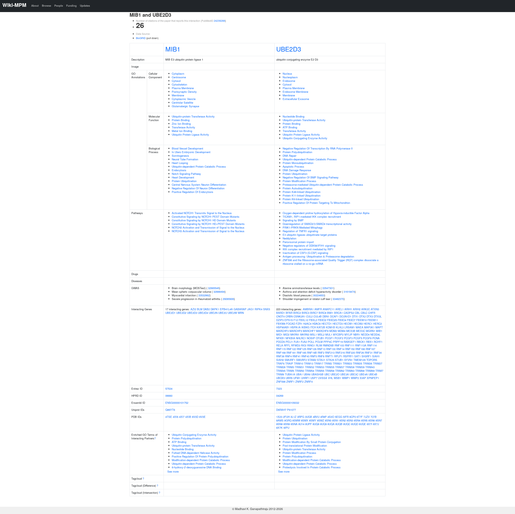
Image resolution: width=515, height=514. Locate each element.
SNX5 (266, 309)
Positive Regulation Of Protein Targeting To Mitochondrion (316, 203)
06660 (168, 396)
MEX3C (360, 331)
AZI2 (193, 309)
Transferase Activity (183, 127)
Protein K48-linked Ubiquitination (301, 192)
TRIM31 (299, 367)
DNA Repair (289, 156)
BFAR (289, 313)
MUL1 (328, 334)
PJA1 (297, 342)
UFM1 (296, 378)
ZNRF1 (290, 381)
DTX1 (355, 316)
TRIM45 (280, 371)
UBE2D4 (203, 313)
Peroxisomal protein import (298, 242)
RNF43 (305, 356)
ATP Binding (290, 127)
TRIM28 (280, 367)
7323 (279, 388)
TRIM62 (339, 371)
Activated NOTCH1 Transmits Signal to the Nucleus (202, 213)
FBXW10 (361, 320)
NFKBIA (290, 338)
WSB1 (337, 378)
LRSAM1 (349, 327)
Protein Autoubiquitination (297, 188)
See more (173, 471)
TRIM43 (370, 367)
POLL (311, 342)
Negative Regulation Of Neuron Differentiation (198, 188)
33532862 (204, 295)
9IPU (286, 428)
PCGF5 (357, 338)
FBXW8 (280, 323)
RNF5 (313, 356)
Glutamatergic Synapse (185, 106)
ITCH (313, 327)
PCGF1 (329, 338)
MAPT (379, 327)
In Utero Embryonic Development (191, 152)
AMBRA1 (308, 309)
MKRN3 (304, 334)
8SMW (296, 420)
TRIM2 (328, 363)
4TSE (168, 417)
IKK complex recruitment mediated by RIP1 (308, 249)
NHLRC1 (301, 338)
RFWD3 (295, 345)
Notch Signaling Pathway (186, 174)
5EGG (338, 417)
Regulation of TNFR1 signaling (300, 231)
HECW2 (358, 323)
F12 (296, 320)
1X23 (279, 417)
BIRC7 (314, 313)
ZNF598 (280, 381)
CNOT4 (280, 316)
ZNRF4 (308, 381)
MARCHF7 (309, 331)
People (58, 5)
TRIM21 (337, 363)
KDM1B (330, 327)
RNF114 (372, 345)
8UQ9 (323, 424)
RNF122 (291, 349)
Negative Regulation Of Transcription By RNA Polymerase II (318, 148)
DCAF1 (334, 316)
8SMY (312, 420)
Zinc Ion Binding (181, 124)
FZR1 (299, 323)
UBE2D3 (288, 48)
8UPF (308, 424)
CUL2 (309, 316)
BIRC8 (322, 313)
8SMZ (320, 420)
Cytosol (176, 81)
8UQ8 (316, 424)
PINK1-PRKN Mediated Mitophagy (303, 227)
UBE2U (222, 313)
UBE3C (354, 374)
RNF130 (331, 349)
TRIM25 (357, 363)
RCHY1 (378, 342)
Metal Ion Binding (182, 131)
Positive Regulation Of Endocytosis (192, 192)
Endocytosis (179, 170)
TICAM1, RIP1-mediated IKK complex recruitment (312, 216)
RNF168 (281, 352)
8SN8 (279, 424)
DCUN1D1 (345, 316)
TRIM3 (290, 367)
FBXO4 (342, 320)
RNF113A (360, 345)
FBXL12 (303, 320)
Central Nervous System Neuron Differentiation (199, 184)
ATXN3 (375, 309)
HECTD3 (338, 323)
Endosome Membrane (295, 92)
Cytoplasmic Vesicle (184, 99)
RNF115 (281, 349)
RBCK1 (361, 342)
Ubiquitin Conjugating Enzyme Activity (305, 138)
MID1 (279, 334)
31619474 (349, 292)
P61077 (291, 410)
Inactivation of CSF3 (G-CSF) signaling (305, 253)
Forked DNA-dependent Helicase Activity (195, 453)
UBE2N (213, 313)
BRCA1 (338, 313)
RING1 (311, 345)
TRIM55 (319, 371)
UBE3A (344, 374)
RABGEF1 (350, 342)
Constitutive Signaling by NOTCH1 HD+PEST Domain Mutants (208, 224)
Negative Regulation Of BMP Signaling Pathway (311, 177)
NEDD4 (365, 334)
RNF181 (291, 352)
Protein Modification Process (299, 181)
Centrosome (179, 77)
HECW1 (348, 323)
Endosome (289, 81)
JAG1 (250, 309)
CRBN (289, 316)
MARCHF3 (282, 331)
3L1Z (293, 417)
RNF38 (280, 356)
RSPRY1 (348, 356)
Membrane (178, 95)
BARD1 (280, 313)
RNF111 (349, 345)
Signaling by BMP (293, 220)
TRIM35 (329, 367)
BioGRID (141, 38)
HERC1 (368, 323)
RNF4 (288, 356)
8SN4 (357, 420)
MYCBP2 (338, 334)
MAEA (359, 327)
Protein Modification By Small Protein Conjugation (312, 442)
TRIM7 (379, 371)
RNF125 (301, 349)
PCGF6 (367, 338)
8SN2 (342, 420)
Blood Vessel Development (187, 148)
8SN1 (335, 420)
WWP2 (355, 378)
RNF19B (312, 352)
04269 (279, 396)
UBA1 (299, 374)
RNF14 (340, 349)
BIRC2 (297, 313)
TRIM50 (299, 371)
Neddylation (289, 238)
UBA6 (307, 374)
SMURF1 (290, 360)
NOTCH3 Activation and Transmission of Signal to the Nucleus (208, 231)
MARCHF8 (322, 331)
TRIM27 (377, 363)
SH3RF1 (366, 356)
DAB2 (206, 309)
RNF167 (370, 349)
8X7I (369, 424)
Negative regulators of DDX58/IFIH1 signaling (309, 245)
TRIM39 (360, 367)
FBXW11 (373, 320)
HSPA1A (295, 327)
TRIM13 (308, 363)
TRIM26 (367, 363)
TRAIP (289, 363)
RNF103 (339, 345)
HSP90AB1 (282, 327)
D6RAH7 (281, 410)
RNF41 (297, 356)
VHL (330, 378)
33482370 (338, 299)
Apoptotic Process (293, 166)
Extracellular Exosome (296, 99)
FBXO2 (322, 320)
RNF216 (340, 352)
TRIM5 (290, 371)
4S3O (331, 417)
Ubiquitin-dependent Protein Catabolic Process (199, 166)
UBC (327, 374)
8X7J (376, 424)
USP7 (313, 378)
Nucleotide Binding (293, 116)
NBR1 (356, 334)
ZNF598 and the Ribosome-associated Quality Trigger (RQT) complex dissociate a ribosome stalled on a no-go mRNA (330, 262)
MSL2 (321, 334)
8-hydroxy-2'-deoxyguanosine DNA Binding (196, 467)
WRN (241, 313)
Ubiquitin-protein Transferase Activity (193, 116)
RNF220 (350, 352)
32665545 (213, 288)
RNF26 (360, 352)
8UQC (346, 424)
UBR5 (289, 378)
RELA (279, 345)
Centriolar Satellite (182, 102)
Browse (46, 5)
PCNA (376, 338)
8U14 (301, 424)
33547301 (328, 288)
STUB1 (339, 360)
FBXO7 (351, 320)
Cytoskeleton (179, 84)
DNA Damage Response (297, 170)
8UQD (354, 424)
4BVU (316, 417)
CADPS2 (349, 313)
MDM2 (333, 331)
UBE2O (335, 374)
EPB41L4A (226, 309)
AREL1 (339, 309)
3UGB (308, 417)
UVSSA (322, 378)
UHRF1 (305, 378)
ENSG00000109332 (287, 403)
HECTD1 (326, 323)
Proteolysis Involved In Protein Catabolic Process (312, 467)
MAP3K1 (369, 327)
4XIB (188, 417)
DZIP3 (280, 320)
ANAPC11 (329, 309)
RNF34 (378, 352)
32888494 (219, 292)
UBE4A (363, 374)
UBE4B (373, 374)
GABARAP (240, 309)
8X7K (279, 428)
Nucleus (287, 73)
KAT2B (321, 327)
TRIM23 (347, 363)
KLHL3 (340, 327)
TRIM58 (329, 371)
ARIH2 (356, 309)
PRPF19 (338, 342)
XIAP (363, 378)
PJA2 (304, 342)
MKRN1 (294, 334)
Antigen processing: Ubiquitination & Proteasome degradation (318, 256)
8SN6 (371, 420)
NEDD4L (375, 334)
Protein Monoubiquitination (298, 163)
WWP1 (346, 378)
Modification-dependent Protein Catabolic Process (201, 460)
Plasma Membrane (183, 88)
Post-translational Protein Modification (305, 445)
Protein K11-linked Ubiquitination (301, 195)
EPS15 (288, 320)
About (35, 5)
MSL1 (313, 334)
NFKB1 (280, 338)
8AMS (279, 420)
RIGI (303, 345)
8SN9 (286, 424)
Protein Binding (181, 120)
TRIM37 (339, 367)
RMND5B (328, 345)
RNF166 (360, 349)
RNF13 (321, 349)
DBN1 (325, 316)
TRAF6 (280, 363)
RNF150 (350, 349)
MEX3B (350, 331)
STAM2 (312, 360)
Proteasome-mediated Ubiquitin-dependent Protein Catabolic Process (323, 184)
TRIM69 (370, 371)
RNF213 (330, 352)
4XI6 (175, 417)
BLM (199, 309)
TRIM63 (349, 371)
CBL (357, 313)
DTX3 (370, 316)
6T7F (360, 417)
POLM (319, 342)
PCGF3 (348, 338)
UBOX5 (280, 378)
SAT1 (357, 356)
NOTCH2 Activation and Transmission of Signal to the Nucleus (208, 227)
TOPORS (371, 360)
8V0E (202, 417)
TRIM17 (318, 363)
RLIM (319, 345)
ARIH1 (348, 309)
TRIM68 (360, 371)
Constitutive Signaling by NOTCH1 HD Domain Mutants (204, 220)
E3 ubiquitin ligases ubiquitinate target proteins (310, 235)
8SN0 (328, 420)
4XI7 (181, 417)
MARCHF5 (295, 331)
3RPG (300, 417)
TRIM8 (280, 374)
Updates (85, 5)
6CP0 (352, 417)
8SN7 (379, 420)
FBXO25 (332, 320)
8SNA (294, 424)
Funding (71, 5)
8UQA (331, 424)
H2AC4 (307, 323)
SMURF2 (301, 360)
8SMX (304, 420)
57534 (168, 388)
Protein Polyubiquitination (297, 152)
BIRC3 (305, 313)
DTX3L (378, 316)
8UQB (338, 424)
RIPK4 (258, 309)
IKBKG (305, 327)
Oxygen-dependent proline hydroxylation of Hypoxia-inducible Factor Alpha (326, 213)
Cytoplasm (178, 73)
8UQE (362, 424)
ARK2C (365, 309)
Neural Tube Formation (185, 159)
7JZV (367, 417)
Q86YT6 (170, 410)
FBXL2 (313, 320)
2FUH (286, 417)
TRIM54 (309, 371)
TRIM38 (349, 367)
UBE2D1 (170, 313)
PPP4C (327, 342)
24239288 (219, 20)
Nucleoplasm (290, 77)
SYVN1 (348, 360)
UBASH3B (317, 374)
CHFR (371, 313)
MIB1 (172, 48)
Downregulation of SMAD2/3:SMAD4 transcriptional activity (317, 224)
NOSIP (311, 338)
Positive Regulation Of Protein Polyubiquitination (200, 456)
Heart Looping (180, 163)
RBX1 (369, 342)
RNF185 (301, 352)
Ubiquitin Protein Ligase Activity (190, 134)
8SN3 (350, 420)
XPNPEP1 (373, 378)
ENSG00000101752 (176, 403)
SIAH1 (376, 356)
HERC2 (377, 323)
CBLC (364, 313)
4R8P (323, 417)
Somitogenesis (180, 156)
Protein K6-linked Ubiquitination (301, 199)
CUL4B (317, 316)
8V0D (195, 417)
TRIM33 (319, 367)
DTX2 (362, 316)
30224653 (318, 295)
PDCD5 (280, 342)
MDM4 (341, 331)
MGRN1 (370, 331)
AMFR (318, 309)
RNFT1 (329, 356)
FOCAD (290, 323)
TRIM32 (309, 367)
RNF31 (369, 352)
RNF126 (311, 349)
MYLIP (348, 334)
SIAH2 (280, 360)
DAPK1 (215, 309)
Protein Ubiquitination (184, 181)
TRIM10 (298, 363)
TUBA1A (290, 374)
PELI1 (289, 342)
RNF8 (321, 356)
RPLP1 (338, 356)
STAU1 (321, 360)
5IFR (346, 417)
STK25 (330, 360)
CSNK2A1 (299, 316)
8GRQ (287, 420)
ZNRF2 (299, 381)
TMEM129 (359, 360)
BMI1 (330, 313)
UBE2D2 (181, 313)
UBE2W (232, 313)
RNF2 (321, 352)
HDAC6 (316, 323)
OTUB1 (320, 338)
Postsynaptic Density (184, 92)
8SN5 (364, 420)
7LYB (374, 417)
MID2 (286, 334)
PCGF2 (339, 338)
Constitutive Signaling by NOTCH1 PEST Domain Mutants (205, 216)
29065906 (228, 299)
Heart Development (183, 177)
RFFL (287, 345)
